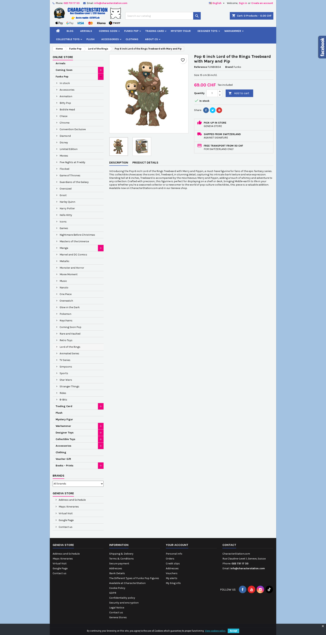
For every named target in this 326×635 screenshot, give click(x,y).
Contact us (65, 527)
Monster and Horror (72, 267)
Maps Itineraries (68, 506)
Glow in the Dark (70, 307)
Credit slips (173, 563)
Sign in (243, 3)
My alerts (171, 578)
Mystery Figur (181, 31)
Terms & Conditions (121, 558)
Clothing (132, 39)
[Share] (206, 110)
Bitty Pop (65, 103)
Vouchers (172, 573)
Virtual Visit (65, 513)
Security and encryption (124, 602)
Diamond (65, 136)
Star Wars (66, 379)
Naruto (64, 287)
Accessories (110, 39)
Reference (200, 67)
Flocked (64, 168)
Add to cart (238, 93)
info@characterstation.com (110, 3)
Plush (90, 39)
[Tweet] (212, 110)
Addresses (115, 568)
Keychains (66, 320)
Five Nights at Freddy (72, 162)
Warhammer (232, 31)
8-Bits (63, 399)
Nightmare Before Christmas (77, 234)
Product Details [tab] (145, 162)
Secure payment (119, 563)
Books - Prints (64, 465)
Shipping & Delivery (121, 553)
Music (63, 281)
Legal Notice (116, 607)
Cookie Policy (117, 588)
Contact (229, 545)
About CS (151, 39)
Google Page (66, 520)
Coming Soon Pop (70, 327)
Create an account (262, 3)
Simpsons (66, 366)
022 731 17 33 (72, 3)
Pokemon (65, 314)
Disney (64, 142)
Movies (64, 155)
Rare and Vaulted (70, 333)
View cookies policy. (215, 631)
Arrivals (86, 31)
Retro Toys (66, 340)
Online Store (63, 57)
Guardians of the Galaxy (74, 182)
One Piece (66, 294)
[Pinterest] (219, 110)
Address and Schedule (72, 499)
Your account (177, 545)
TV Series (65, 360)
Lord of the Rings (70, 346)
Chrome (64, 122)
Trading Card (154, 31)
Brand (229, 67)
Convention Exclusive (73, 129)
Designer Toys (208, 31)
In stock (65, 83)
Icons (63, 221)
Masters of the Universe (74, 241)
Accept (233, 631)
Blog (70, 31)
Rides (63, 393)
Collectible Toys (68, 39)
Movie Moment (69, 274)
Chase (63, 116)
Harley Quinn (67, 201)
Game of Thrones (70, 175)
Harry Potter (67, 208)
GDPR (112, 593)
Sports (64, 373)
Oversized (66, 188)
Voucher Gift (63, 459)
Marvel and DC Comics (73, 254)
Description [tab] (118, 162)
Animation (66, 96)
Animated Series (69, 353)
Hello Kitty (66, 215)
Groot (63, 195)
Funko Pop (131, 31)
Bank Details (117, 573)
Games (64, 228)
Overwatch (66, 300)
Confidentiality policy (122, 597)
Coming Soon (108, 31)
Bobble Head (67, 109)
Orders (170, 558)
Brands (58, 475)
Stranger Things (69, 386)
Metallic (64, 261)
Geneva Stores (118, 617)
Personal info (174, 553)
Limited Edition (69, 149)
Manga (64, 248)
